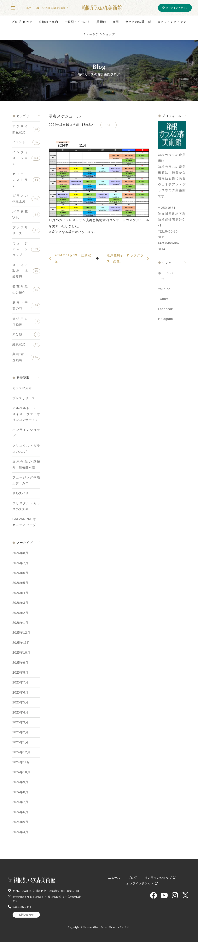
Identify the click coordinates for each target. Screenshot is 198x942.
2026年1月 (20, 622)
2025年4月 (20, 712)
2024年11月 (21, 762)
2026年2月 (20, 612)
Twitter (163, 299)
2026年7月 (20, 563)
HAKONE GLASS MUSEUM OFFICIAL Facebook (153, 895)
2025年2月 (20, 732)
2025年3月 (20, 722)
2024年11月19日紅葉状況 (73, 258)
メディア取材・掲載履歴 (20, 270)
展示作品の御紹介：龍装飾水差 (26, 464)
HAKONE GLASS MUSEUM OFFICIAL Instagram (175, 895)
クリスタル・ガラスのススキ (26, 448)
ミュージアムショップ (99, 34)
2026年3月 (20, 602)
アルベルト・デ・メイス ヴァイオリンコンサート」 (26, 413)
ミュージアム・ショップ (20, 249)
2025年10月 (21, 652)
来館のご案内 (48, 21)
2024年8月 (20, 792)
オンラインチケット (177, 7)
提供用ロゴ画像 (20, 321)
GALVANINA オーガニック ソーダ (26, 522)
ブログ (132, 877)
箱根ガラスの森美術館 (101, 8)
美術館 (101, 21)
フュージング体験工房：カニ (26, 480)
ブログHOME (21, 21)
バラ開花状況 (20, 214)
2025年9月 (20, 662)
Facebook (165, 309)
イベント (18, 142)
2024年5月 (20, 822)
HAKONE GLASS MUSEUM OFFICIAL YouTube (164, 895)
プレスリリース (20, 230)
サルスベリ (20, 493)
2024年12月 (21, 752)
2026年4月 (20, 593)
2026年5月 (20, 582)
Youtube (164, 289)
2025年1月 (20, 742)
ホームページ (165, 276)
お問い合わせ (26, 914)
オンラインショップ (26, 432)
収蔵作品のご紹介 (20, 289)
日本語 (27, 8)
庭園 (116, 21)
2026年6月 (20, 573)
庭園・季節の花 (20, 305)
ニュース (114, 877)
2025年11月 (21, 642)
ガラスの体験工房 (138, 21)
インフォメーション (20, 158)
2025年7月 (20, 682)
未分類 (17, 334)
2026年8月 (20, 553)
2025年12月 (21, 632)
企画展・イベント (77, 21)
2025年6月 (20, 692)
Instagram (165, 319)
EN (37, 8)
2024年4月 (20, 832)
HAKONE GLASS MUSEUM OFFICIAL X (185, 895)
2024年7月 (20, 802)
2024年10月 (21, 772)
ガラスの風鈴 (22, 388)
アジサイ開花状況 (20, 129)
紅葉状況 (18, 344)
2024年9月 (20, 782)
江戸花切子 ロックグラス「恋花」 (125, 258)
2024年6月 (20, 812)
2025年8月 (20, 672)
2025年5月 (20, 702)
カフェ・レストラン (172, 21)
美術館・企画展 (20, 357)
